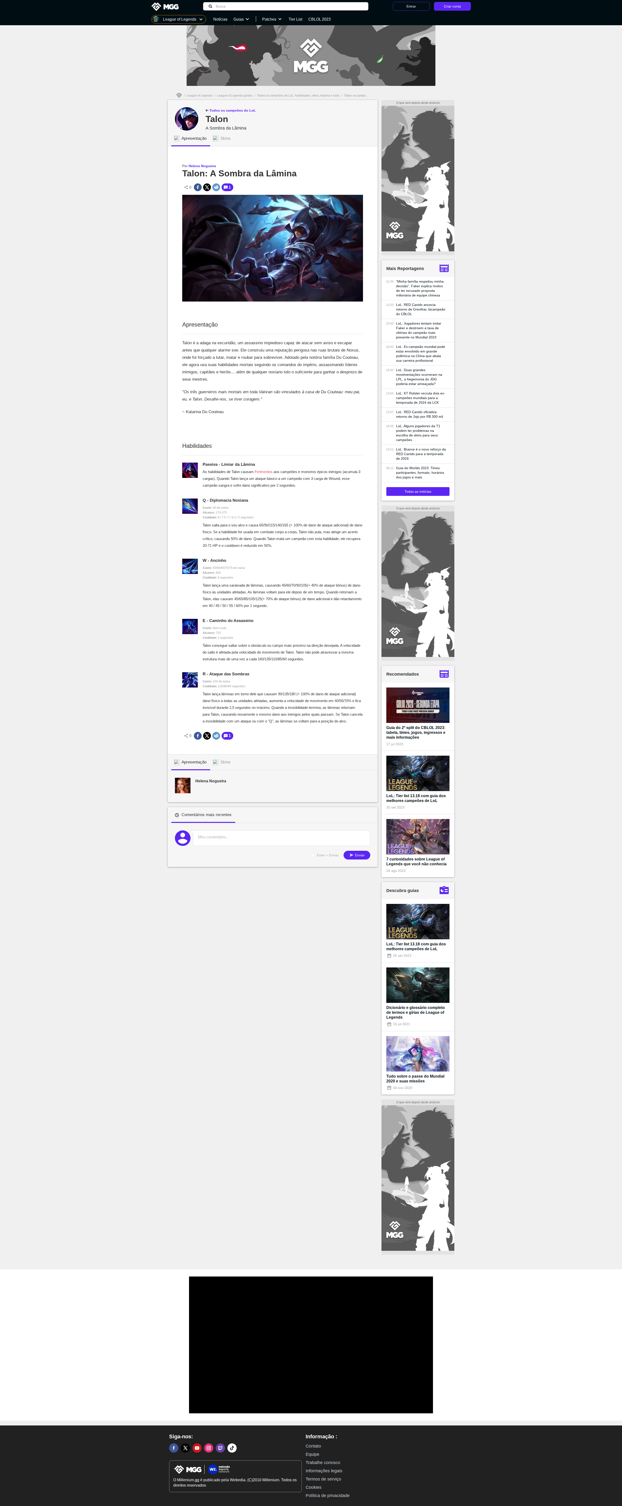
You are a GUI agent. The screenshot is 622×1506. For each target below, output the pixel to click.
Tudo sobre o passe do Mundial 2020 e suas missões (415, 1078)
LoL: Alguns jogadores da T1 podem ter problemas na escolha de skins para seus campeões (418, 433)
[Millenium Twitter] (185, 1448)
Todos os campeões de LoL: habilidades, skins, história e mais (298, 95)
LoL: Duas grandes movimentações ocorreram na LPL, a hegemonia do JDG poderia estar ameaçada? (419, 377)
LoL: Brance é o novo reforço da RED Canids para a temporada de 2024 (421, 453)
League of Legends (199, 95)
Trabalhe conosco (323, 1462)
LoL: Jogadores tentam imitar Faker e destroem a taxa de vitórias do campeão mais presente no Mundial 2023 (418, 330)
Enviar (359, 855)
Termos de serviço (323, 1479)
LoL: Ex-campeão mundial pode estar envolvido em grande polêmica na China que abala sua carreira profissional (420, 353)
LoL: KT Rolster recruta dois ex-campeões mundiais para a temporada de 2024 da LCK (420, 397)
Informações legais (324, 1470)
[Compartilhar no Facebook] (198, 187)
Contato (313, 1446)
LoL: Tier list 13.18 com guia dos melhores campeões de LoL (416, 798)
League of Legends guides (234, 95)
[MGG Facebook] (173, 1448)
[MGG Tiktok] (232, 1448)
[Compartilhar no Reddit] (216, 187)
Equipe (312, 1454)
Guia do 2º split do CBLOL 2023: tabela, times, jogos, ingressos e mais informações (415, 732)
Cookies (313, 1487)
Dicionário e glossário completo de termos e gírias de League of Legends (415, 1012)
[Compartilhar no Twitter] (207, 187)
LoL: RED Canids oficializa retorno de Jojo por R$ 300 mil (419, 414)
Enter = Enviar (328, 855)
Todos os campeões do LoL (232, 110)
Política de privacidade (328, 1495)
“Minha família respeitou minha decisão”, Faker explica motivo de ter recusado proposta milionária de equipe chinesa (420, 288)
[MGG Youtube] (197, 1448)
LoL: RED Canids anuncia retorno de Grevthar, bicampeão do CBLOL (420, 309)
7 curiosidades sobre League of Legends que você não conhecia (416, 861)
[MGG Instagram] (208, 1448)
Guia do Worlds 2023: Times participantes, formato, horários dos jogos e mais (420, 472)
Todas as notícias (418, 491)
